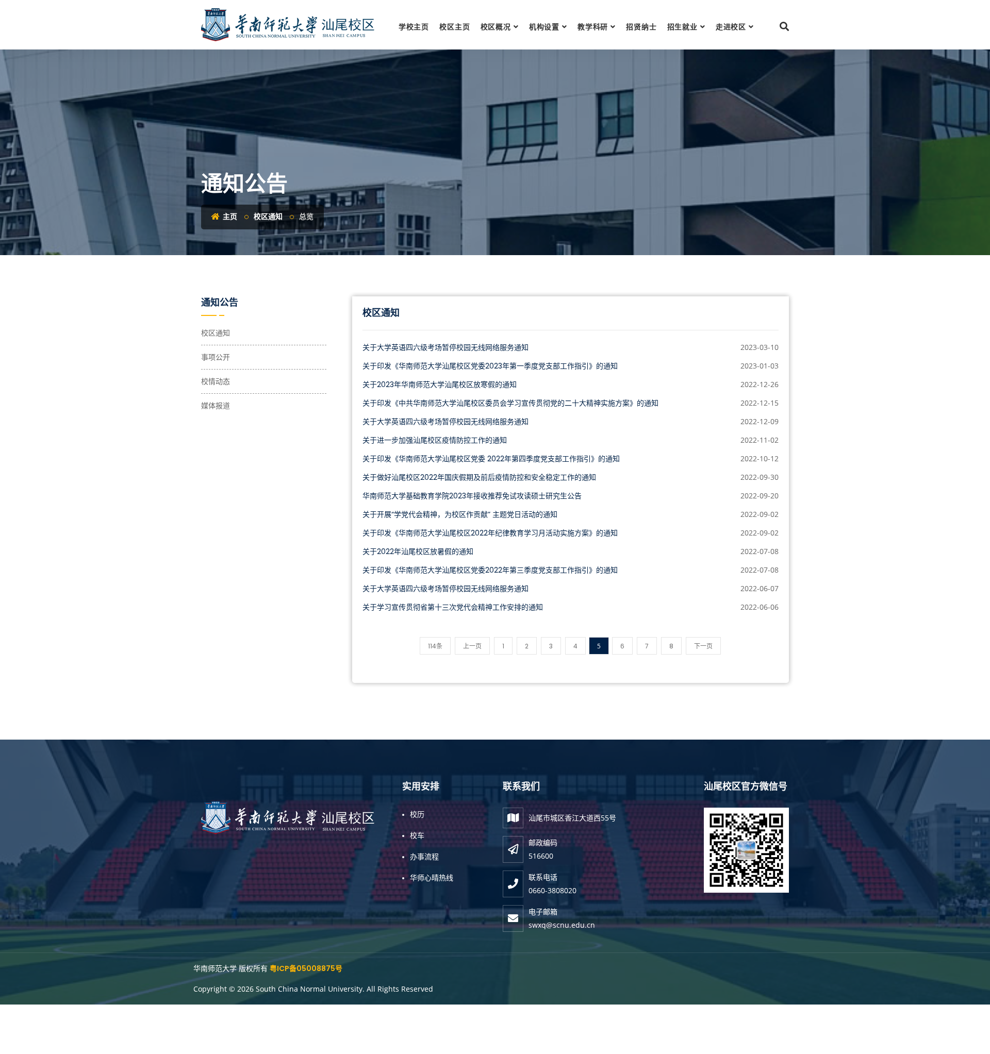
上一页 (472, 646)
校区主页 (454, 27)
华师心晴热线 (431, 877)
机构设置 (544, 27)
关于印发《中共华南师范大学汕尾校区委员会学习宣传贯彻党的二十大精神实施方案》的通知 (510, 403)
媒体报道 (215, 405)
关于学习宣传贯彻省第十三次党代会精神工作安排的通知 (452, 607)
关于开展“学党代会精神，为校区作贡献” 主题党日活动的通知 (459, 514)
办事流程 (424, 856)
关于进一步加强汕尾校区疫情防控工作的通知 (434, 440)
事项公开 (215, 357)
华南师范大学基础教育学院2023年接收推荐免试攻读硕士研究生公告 (472, 496)
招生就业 (682, 27)
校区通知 (268, 216)
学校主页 (414, 27)
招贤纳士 (641, 27)
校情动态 (215, 381)
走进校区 (731, 27)
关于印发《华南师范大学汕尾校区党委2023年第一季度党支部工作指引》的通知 (490, 366)
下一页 (703, 646)
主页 (229, 216)
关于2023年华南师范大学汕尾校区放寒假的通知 (439, 384)
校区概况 (496, 27)
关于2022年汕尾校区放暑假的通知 (417, 551)
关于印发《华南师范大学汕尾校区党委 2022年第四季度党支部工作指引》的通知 (491, 459)
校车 (417, 835)
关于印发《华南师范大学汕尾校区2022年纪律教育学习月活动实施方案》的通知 (490, 533)
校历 (417, 814)
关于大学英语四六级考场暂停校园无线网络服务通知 (445, 347)
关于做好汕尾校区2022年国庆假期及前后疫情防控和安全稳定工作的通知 (479, 477)
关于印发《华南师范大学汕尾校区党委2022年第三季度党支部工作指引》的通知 (490, 570)
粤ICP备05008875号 (306, 968)
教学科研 (593, 27)
